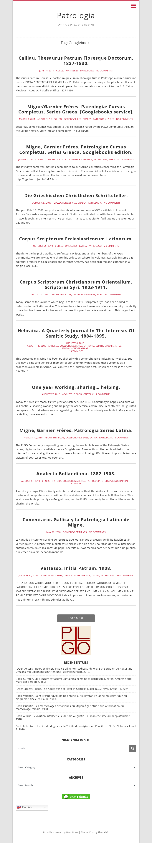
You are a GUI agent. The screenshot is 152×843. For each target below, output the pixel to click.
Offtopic (89, 346)
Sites (111, 119)
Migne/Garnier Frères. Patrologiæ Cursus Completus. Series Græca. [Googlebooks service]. (76, 109)
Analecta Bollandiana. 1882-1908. (76, 473)
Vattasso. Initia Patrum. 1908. (76, 568)
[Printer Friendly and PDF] (76, 796)
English (26, 807)
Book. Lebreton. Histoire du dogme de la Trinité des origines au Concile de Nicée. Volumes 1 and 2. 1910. (76, 727)
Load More (76, 618)
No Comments (104, 70)
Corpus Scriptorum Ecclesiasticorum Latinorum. (76, 239)
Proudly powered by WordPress (60, 832)
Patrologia (76, 15)
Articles (53, 346)
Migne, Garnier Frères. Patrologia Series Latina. (76, 430)
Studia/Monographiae (75, 348)
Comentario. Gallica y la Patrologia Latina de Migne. (76, 522)
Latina (83, 246)
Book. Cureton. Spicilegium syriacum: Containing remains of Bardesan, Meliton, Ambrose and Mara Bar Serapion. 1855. (74, 680)
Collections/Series (67, 70)
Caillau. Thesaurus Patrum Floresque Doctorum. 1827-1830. (76, 60)
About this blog (47, 119)
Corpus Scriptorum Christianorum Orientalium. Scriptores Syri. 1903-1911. (76, 284)
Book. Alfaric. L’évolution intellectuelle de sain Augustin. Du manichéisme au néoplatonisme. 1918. (73, 717)
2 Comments (111, 246)
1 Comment (76, 351)
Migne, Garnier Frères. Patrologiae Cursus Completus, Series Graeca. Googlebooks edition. (76, 149)
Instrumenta (82, 575)
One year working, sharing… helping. (76, 387)
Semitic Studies (105, 346)
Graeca (87, 119)
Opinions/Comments (75, 532)
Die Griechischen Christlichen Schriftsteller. (76, 195)
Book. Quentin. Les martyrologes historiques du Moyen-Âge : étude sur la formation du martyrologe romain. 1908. (70, 707)
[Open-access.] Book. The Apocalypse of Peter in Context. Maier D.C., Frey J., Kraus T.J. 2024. (72, 689)
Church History (51, 481)
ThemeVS (103, 832)
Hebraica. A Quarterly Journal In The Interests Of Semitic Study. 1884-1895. (76, 333)
